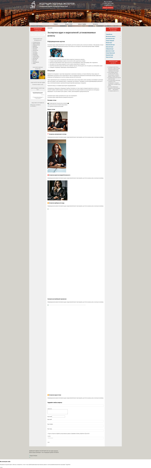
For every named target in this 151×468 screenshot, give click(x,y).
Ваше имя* (49, 419)
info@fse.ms (107, 5)
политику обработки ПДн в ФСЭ (82, 433)
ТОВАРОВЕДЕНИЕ (36, 62)
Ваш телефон (50, 424)
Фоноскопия (49, 28)
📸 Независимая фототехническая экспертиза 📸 (58, 103)
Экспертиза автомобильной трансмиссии (56, 299)
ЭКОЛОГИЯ (35, 48)
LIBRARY (34, 63)
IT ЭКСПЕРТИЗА (35, 55)
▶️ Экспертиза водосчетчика (54, 395)
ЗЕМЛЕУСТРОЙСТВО (36, 43)
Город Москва (109, 34)
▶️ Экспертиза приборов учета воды (55, 203)
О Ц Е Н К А (35, 51)
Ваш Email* (49, 416)
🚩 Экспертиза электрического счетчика (56, 134)
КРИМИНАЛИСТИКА (36, 45)
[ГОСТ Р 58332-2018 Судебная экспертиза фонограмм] (37, 99)
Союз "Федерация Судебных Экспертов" (50, 452)
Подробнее (67, 464)
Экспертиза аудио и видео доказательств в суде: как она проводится (62, 95)
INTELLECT (34, 60)
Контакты (95, 24)
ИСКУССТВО (35, 59)
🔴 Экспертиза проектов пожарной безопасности (58, 175)
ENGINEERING (35, 54)
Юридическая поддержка (38, 29)
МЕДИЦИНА (35, 46)
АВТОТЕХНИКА (35, 47)
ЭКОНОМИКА (35, 53)
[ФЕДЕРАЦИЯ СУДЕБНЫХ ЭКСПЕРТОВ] (32, 7)
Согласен (1, 467)
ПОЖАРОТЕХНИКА (36, 56)
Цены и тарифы (82, 24)
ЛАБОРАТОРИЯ (35, 50)
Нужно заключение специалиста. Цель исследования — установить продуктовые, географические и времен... (114, 83)
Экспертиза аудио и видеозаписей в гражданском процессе (60, 97)
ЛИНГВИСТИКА (35, 58)
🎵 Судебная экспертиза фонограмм (55, 106)
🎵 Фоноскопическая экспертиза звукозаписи (57, 104)
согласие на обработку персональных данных (60, 433)
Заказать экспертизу (108, 7)
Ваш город (49, 428)
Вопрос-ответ (68, 24)
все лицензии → (33, 106)
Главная (56, 24)
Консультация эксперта (113, 62)
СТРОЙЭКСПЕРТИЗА (36, 42)
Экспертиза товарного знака (37, 84)
